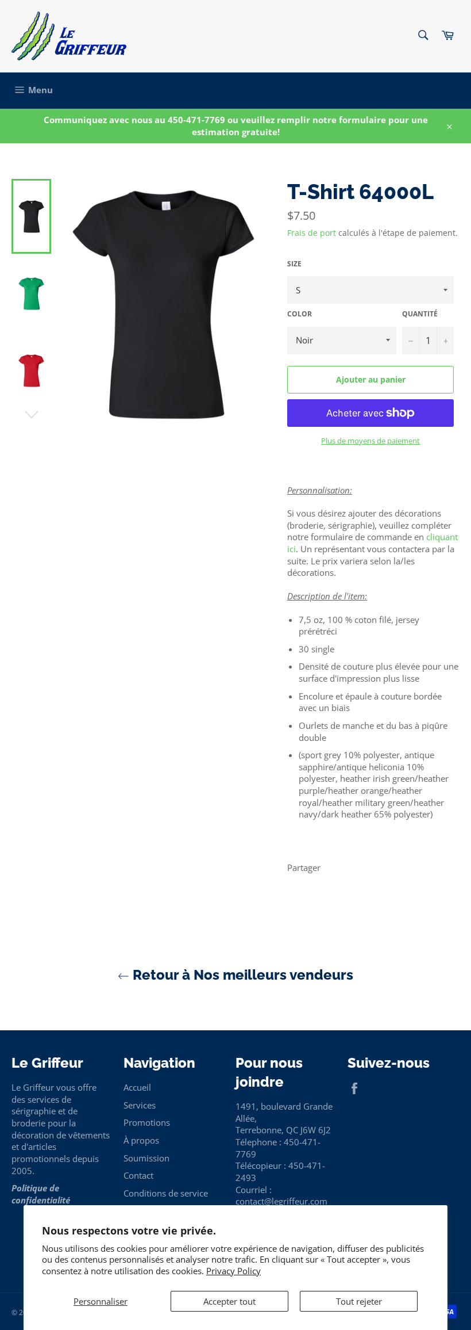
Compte (445, 90)
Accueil (137, 1087)
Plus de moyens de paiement (370, 441)
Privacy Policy (233, 1271)
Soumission (146, 1158)
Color (299, 314)
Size (294, 264)
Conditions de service (165, 1193)
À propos (141, 1140)
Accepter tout (229, 1301)
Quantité (420, 314)
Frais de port (311, 232)
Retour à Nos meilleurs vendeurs (241, 974)
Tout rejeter (359, 1301)
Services (139, 1105)
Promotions (146, 1122)
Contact (138, 1175)
